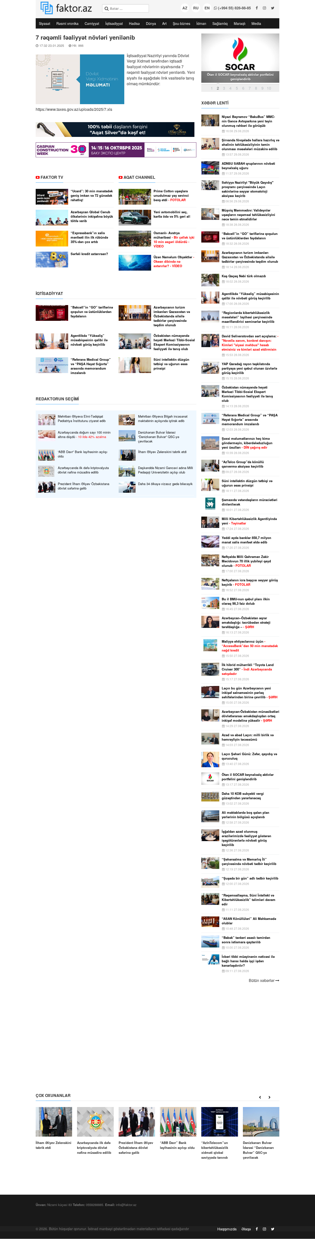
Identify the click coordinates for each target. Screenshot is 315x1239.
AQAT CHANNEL (139, 177)
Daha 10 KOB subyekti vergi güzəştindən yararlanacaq (243, 795)
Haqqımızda (226, 1228)
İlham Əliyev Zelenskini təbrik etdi (162, 452)
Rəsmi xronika (67, 23)
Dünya (151, 23)
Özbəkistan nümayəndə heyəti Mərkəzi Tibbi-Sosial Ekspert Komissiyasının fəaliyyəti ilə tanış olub (174, 342)
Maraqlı (239, 23)
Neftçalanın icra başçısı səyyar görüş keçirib (250, 582)
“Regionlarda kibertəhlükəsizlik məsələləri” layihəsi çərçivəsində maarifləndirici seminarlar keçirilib (248, 317)
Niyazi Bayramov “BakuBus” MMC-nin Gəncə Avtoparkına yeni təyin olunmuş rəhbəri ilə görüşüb (248, 121)
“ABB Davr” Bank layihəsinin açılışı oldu (82, 454)
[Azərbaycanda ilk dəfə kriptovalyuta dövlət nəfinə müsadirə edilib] (95, 1131)
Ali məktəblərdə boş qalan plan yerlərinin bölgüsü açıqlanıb (245, 814)
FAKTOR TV (52, 177)
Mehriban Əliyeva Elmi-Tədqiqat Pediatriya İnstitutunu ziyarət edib (82, 418)
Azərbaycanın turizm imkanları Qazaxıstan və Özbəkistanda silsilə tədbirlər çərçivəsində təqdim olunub (172, 316)
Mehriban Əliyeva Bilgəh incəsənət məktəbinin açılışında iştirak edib (163, 418)
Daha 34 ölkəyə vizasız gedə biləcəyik (165, 484)
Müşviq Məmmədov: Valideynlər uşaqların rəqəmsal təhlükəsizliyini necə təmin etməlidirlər (248, 214)
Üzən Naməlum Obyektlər (174, 261)
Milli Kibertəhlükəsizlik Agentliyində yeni (249, 521)
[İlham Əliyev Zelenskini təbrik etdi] (54, 1128)
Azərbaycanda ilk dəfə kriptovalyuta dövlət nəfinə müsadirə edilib (83, 470)
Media (256, 23)
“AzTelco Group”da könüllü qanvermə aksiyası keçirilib (243, 464)
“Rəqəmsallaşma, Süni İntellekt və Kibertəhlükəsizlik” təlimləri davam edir (248, 899)
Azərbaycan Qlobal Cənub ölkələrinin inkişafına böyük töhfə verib (92, 216)
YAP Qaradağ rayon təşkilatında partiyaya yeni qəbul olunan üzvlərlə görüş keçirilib (249, 368)
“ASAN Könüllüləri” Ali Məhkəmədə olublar (249, 920)
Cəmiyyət (92, 23)
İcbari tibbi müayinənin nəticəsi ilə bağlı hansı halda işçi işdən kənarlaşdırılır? (248, 961)
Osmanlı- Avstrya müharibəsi (174, 239)
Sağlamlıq (220, 23)
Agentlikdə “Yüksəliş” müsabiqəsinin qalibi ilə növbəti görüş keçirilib (89, 340)
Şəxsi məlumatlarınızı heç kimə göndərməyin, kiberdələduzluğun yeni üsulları (247, 443)
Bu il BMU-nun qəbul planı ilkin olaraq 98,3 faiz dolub (246, 601)
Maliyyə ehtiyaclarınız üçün (250, 645)
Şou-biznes (181, 23)
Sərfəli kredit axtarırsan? (89, 254)
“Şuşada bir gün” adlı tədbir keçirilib (250, 878)
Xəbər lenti (214, 103)
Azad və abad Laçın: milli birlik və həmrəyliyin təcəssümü (248, 737)
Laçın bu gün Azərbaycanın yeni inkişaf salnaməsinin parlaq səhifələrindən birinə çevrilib (249, 692)
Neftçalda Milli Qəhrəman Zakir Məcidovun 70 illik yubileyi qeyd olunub (246, 561)
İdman (201, 23)
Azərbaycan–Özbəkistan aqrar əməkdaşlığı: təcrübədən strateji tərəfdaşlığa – (246, 622)
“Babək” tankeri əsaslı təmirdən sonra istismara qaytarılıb (246, 939)
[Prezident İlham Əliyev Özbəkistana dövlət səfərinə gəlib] (137, 1131)
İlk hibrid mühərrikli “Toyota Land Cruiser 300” (248, 669)
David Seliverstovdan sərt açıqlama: (250, 343)
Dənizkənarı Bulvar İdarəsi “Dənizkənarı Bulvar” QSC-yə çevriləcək (158, 436)
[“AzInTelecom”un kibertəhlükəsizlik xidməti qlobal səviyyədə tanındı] (219, 1133)
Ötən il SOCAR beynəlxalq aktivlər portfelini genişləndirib (248, 776)
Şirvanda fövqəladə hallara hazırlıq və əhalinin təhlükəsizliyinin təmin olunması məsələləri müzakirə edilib (250, 144)
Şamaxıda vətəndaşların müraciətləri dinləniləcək (249, 502)
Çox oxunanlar (53, 1095)
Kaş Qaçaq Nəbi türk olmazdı (244, 276)
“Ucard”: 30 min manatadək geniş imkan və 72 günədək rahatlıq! (92, 195)
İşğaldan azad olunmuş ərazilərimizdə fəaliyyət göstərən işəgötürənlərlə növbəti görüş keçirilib (246, 838)
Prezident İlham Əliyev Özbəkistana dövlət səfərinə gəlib (83, 486)
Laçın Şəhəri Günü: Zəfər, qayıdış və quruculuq (249, 756)
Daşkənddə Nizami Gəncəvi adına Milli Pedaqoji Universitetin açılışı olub (165, 470)
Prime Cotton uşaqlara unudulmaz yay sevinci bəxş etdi (171, 195)
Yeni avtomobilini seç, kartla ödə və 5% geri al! (172, 214)
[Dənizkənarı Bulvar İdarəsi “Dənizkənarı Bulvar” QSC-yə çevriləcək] (261, 1133)
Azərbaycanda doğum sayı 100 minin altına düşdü (84, 434)
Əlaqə (246, 1228)
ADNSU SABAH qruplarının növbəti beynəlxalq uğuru (248, 165)
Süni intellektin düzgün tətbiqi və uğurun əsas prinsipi (171, 364)
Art (164, 23)
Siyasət (44, 23)
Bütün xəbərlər (262, 980)
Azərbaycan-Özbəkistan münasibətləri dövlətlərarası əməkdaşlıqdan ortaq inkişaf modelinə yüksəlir (250, 716)
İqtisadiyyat (114, 23)
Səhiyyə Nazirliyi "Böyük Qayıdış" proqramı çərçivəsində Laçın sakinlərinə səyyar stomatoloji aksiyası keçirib (247, 189)
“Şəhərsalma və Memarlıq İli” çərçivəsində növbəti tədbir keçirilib (249, 861)
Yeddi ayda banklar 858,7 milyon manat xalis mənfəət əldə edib (246, 540)
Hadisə (134, 23)
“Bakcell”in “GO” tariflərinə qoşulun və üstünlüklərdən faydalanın (92, 311)
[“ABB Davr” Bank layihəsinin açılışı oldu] (178, 1128)
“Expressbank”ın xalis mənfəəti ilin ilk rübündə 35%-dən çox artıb (89, 237)
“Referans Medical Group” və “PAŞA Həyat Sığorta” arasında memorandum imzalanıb (91, 366)
